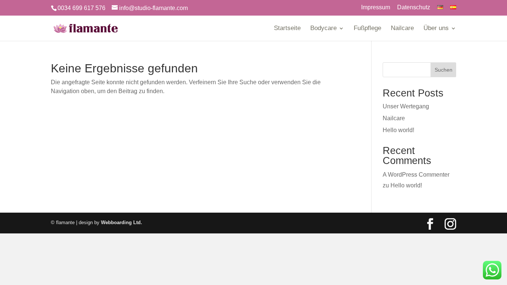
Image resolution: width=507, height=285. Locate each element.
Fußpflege (367, 29)
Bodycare (323, 29)
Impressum (375, 7)
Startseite (287, 29)
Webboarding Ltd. (121, 222)
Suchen (443, 70)
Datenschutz (413, 7)
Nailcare (402, 29)
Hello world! (398, 130)
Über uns (436, 29)
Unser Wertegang (406, 106)
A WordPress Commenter (416, 174)
